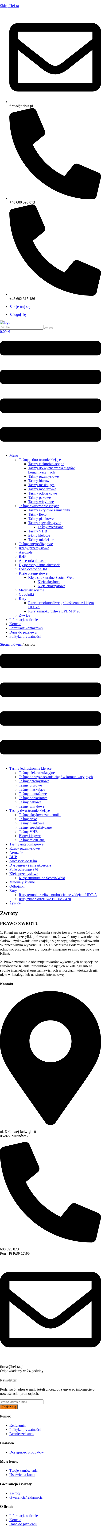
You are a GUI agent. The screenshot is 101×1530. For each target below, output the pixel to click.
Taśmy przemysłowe (43, 476)
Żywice (24, 615)
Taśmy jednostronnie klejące (40, 460)
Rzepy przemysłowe (34, 548)
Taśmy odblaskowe (42, 493)
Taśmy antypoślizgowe (36, 544)
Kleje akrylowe (49, 582)
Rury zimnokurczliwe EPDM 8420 (54, 611)
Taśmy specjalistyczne (44, 523)
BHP (22, 556)
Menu (13, 455)
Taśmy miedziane (50, 527)
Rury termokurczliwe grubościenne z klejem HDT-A (58, 895)
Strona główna (11, 644)
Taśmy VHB (37, 531)
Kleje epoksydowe (51, 586)
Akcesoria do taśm (32, 561)
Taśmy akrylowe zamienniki (49, 510)
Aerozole (25, 552)
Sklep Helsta (9, 6)
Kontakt (15, 624)
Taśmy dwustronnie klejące (39, 506)
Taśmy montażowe (42, 489)
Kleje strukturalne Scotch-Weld (51, 577)
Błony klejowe (39, 535)
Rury (22, 599)
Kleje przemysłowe (33, 573)
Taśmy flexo (37, 514)
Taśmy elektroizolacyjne (46, 464)
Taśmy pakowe (39, 497)
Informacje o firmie (23, 620)
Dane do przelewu (23, 632)
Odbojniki (26, 594)
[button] (50, 392)
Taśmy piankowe (41, 519)
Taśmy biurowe (39, 481)
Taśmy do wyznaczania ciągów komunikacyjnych (51, 470)
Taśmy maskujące (41, 485)
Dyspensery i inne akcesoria (39, 565)
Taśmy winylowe (41, 502)
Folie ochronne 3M (33, 569)
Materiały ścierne (31, 590)
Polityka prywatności (25, 636)
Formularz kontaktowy (26, 628)
